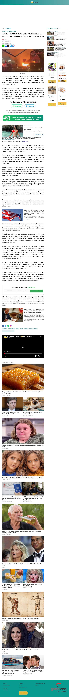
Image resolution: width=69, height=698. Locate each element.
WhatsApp (17, 106)
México (35, 328)
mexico (30, 328)
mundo (12, 330)
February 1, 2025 (24, 141)
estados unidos (6, 330)
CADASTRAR (36, 291)
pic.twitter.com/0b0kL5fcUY (8, 139)
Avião (17, 328)
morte (21, 328)
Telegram (31, 106)
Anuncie (23, 692)
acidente (5, 328)
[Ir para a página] (34, 2)
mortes (25, 328)
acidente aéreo (11, 328)
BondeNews (8, 28)
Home (3, 28)
